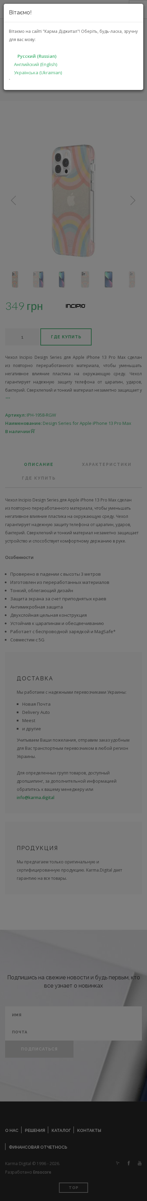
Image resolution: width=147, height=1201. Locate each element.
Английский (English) (35, 64)
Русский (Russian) (36, 56)
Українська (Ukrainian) (38, 72)
